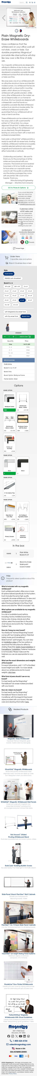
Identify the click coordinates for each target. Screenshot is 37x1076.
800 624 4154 (22, 202)
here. (27, 702)
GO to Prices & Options (17, 188)
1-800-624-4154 (20, 1040)
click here (11, 672)
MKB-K (9, 567)
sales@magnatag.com (27, 204)
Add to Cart (24, 337)
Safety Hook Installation (24, 647)
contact (21, 200)
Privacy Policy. (13, 1073)
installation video (10, 642)
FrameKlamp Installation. (11, 649)
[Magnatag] (18, 1027)
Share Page (20, 248)
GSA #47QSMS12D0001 (18, 1052)
